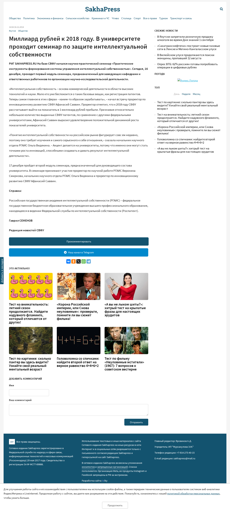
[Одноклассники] (73, 261)
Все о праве (150, 18)
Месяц (196, 94)
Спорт (137, 18)
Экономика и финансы (50, 18)
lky (104, 480)
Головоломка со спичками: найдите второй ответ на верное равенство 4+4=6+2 (78, 362)
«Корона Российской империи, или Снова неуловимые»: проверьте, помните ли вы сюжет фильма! (77, 311)
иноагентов (88, 466)
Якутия (12, 30)
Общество (15, 18)
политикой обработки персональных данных (193, 493)
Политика (29, 18)
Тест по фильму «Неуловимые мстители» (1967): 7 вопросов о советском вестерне (124, 363)
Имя (11, 385)
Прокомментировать (78, 241)
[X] (78, 261)
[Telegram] (88, 261)
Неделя (186, 94)
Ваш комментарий (20, 400)
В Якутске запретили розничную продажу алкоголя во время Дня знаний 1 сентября (185, 38)
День (177, 94)
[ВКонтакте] (68, 261)
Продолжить (115, 505)
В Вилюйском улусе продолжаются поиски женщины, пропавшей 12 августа (185, 56)
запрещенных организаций (112, 466)
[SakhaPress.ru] (2, 271)
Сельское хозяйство (77, 18)
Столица (126, 18)
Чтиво (115, 18)
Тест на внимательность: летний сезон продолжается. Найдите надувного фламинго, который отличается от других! (29, 313)
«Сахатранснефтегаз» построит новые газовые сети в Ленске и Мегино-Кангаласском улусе (188, 47)
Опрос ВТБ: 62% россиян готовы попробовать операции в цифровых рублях (187, 65)
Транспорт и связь (181, 18)
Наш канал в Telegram (81, 252)
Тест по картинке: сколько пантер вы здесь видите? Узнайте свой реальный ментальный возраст (30, 363)
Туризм (163, 18)
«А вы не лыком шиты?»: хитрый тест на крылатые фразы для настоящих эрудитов (125, 309)
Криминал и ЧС (100, 18)
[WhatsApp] (83, 261)
